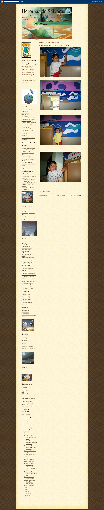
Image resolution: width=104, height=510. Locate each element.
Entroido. (24, 116)
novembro (27, 428)
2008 (24, 497)
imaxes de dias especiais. (27, 119)
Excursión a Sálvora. (29, 459)
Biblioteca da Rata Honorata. (28, 148)
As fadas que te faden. (27, 248)
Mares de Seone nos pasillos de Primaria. (29, 477)
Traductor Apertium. (26, 299)
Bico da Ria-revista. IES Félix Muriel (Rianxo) (28, 180)
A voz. (23, 388)
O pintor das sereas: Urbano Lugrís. (29, 464)
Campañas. (24, 111)
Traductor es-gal (25, 301)
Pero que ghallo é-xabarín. (28, 260)
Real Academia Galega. (27, 297)
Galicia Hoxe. (25, 393)
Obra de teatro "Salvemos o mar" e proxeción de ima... (30, 437)
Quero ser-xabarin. (26, 267)
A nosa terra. (25, 387)
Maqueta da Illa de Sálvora (28, 122)
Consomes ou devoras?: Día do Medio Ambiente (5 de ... (29, 482)
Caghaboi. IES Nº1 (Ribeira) (28, 183)
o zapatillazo (24, 127)
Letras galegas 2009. (26, 121)
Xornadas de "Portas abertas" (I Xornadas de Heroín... (30, 447)
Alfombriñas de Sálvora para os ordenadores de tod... (30, 468)
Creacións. (24, 114)
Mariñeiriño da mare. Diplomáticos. (26, 242)
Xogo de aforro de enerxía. (28, 406)
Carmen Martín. (25, 312)
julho (26, 432)
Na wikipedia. (25, 370)
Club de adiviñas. (26, 113)
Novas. (23, 125)
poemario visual (25, 129)
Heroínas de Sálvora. (43, 10)
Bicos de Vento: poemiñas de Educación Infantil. (28, 150)
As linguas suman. (28, 457)
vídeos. (23, 135)
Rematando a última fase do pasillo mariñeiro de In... (30, 473)
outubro (27, 430)
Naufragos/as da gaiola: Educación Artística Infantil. (28, 156)
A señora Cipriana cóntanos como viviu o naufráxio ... (30, 442)
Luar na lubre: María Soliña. (28, 278)
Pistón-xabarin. (25, 251)
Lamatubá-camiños (26, 246)
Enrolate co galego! (29, 461)
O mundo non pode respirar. (28, 403)
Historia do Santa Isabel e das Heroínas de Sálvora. (28, 138)
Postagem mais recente (45, 195)
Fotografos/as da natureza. (28, 401)
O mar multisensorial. (29, 485)
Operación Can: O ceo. (27, 404)
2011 (24, 420)
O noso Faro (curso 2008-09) (28, 159)
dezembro (27, 426)
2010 (24, 422)
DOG (23, 392)
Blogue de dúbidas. (26, 294)
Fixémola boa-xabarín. (27, 264)
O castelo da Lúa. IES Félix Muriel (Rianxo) (28, 188)
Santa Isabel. (24, 337)
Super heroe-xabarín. (26, 249)
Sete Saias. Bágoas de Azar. (28, 272)
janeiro (26, 495)
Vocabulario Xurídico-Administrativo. (27, 303)
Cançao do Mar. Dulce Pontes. (29, 275)
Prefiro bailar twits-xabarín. (28, 257)
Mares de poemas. (26, 124)
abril (26, 489)
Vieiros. (23, 395)
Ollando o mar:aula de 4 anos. (29, 161)
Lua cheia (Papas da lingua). (28, 276)
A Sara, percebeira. (26, 216)
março (26, 491)
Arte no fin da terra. (26, 310)
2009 (24, 424)
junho (26, 434)
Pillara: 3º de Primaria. (27, 162)
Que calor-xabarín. (26, 265)
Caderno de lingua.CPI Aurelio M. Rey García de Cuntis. (29, 287)
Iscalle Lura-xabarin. (26, 252)
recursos (23, 133)
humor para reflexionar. (27, 117)
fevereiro (27, 493)
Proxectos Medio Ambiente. (28, 130)
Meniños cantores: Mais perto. (29, 273)
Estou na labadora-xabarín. (28, 259)
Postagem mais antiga (76, 195)
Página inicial (61, 195)
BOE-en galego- (25, 390)
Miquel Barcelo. (25, 313)
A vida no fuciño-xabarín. (28, 262)
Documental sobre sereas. (27, 346)
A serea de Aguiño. (26, 109)
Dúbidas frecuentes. (26, 296)
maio (26, 487)
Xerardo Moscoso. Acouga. (28, 244)
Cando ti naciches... (26, 414)
